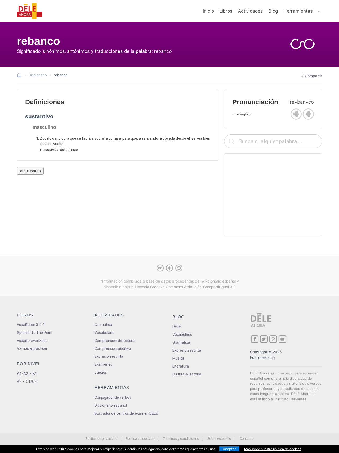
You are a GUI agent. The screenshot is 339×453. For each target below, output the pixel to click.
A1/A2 (22, 374)
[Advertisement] (273, 195)
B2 (19, 381)
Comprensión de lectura (115, 340)
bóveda (169, 138)
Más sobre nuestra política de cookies (272, 449)
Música (178, 358)
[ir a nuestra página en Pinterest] (273, 339)
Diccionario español (111, 405)
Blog (273, 11)
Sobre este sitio (219, 439)
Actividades (250, 11)
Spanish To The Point (34, 332)
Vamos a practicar (32, 348)
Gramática (103, 325)
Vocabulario (104, 332)
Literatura (180, 366)
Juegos (101, 372)
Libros (226, 11)
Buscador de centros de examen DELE (126, 413)
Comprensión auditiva (113, 348)
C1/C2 (31, 381)
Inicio (208, 11)
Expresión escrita (109, 356)
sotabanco (69, 149)
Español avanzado (32, 340)
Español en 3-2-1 (31, 325)
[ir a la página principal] (29, 11)
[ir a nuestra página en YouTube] (282, 339)
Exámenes (103, 364)
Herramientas (298, 11)
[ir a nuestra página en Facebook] (254, 339)
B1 (35, 374)
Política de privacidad (101, 439)
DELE (176, 326)
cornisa (115, 138)
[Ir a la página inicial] (21, 76)
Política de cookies (140, 439)
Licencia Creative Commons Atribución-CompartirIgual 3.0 (185, 286)
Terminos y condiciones (181, 439)
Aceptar (229, 449)
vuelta (58, 144)
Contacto (247, 439)
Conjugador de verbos (113, 397)
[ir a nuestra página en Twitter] (264, 339)
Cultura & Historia (186, 374)
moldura (62, 138)
